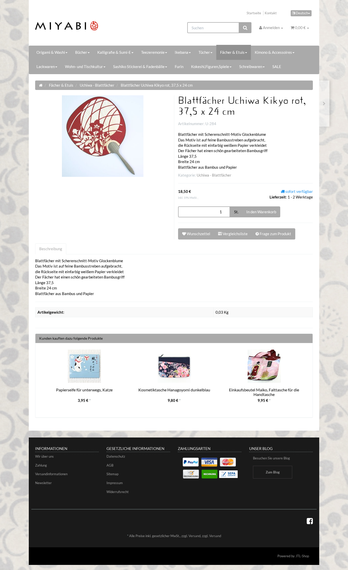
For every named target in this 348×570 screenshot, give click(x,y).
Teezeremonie (153, 52)
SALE (276, 66)
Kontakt (271, 13)
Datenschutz (115, 456)
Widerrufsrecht (117, 492)
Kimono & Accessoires (273, 52)
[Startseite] (41, 85)
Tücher (204, 52)
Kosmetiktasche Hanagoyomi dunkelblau (174, 389)
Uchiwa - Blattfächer (214, 175)
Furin (179, 66)
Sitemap (112, 474)
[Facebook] (310, 520)
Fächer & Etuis (232, 52)
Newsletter (43, 483)
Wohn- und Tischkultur (84, 66)
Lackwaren (45, 66)
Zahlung (41, 465)
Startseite (254, 13)
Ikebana (181, 52)
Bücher (81, 52)
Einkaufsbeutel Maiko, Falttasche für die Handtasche (264, 392)
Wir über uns (44, 456)
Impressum (114, 483)
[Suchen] (245, 27)
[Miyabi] (79, 26)
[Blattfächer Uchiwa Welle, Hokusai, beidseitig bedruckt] (324, 104)
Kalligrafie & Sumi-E (114, 52)
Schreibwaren (250, 66)
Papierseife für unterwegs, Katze (84, 389)
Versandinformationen (51, 474)
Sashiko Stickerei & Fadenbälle (139, 66)
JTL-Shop (302, 556)
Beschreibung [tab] (50, 248)
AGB (109, 465)
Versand (194, 536)
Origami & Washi (50, 52)
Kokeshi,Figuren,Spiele (210, 66)
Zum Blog (273, 472)
